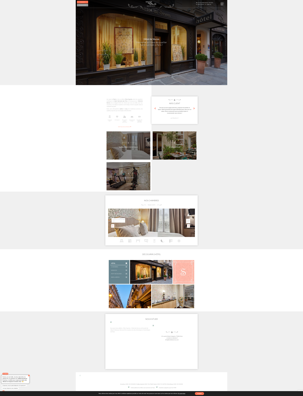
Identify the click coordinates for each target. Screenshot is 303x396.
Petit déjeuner (116, 273)
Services (114, 270)
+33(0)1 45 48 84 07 (201, 4)
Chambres (114, 267)
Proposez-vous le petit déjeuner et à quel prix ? (14, 385)
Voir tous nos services (124, 126)
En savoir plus (181, 393)
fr (209, 4)
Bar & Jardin (115, 277)
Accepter (199, 393)
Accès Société (82, 5)
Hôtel (113, 263)
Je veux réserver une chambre (10, 388)
